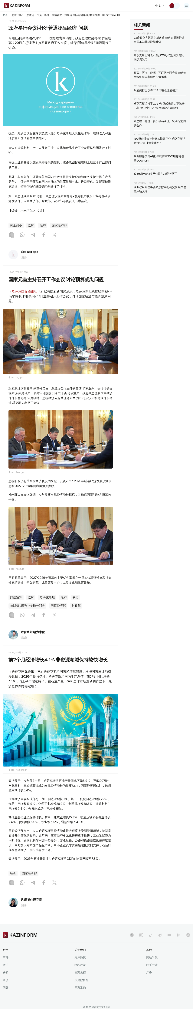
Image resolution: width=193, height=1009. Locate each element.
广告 (149, 972)
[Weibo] (160, 935)
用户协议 (80, 957)
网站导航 (152, 957)
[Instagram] (11, 235)
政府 (31, 225)
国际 (5, 987)
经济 (43, 225)
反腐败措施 (81, 980)
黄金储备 (16, 225)
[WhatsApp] (22, 235)
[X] (54, 235)
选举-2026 (17, 15)
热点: (5, 14)
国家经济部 (59, 225)
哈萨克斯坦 (47, 597)
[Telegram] (33, 235)
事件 (46, 15)
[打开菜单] (186, 5)
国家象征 (80, 972)
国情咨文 (57, 15)
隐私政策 (80, 965)
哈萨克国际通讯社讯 (26, 291)
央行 (76, 597)
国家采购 (80, 987)
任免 (39, 15)
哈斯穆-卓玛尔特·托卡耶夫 (27, 605)
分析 (5, 972)
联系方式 (152, 965)
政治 (5, 965)
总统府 (30, 15)
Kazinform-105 (111, 15)
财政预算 (16, 597)
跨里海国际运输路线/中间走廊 (82, 15)
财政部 (76, 605)
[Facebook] (44, 235)
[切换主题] (174, 6)
